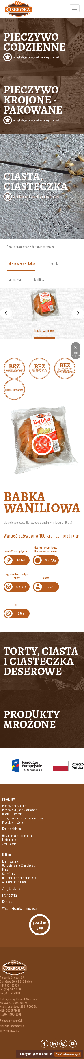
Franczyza (9, 895)
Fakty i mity (9, 839)
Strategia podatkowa (14, 881)
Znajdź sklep (11, 888)
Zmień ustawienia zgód (68, 1054)
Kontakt (8, 901)
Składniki (42, 444)
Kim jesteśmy (10, 861)
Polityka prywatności (11, 1020)
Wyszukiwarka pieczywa (19, 908)
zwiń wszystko (76, 354)
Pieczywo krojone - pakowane (33, 102)
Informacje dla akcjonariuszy (19, 877)
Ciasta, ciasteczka (35, 184)
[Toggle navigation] (75, 8)
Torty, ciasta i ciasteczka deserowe (40, 661)
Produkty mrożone (31, 719)
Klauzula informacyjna (12, 1026)
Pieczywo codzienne (34, 44)
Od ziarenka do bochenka (17, 835)
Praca (5, 869)
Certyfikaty (8, 873)
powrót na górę (39, 925)
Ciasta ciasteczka (12, 814)
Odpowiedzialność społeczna (19, 865)
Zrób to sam (9, 844)
